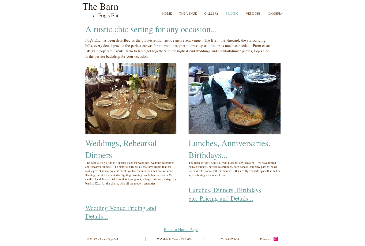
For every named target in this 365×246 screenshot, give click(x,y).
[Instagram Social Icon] (276, 239)
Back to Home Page (181, 229)
